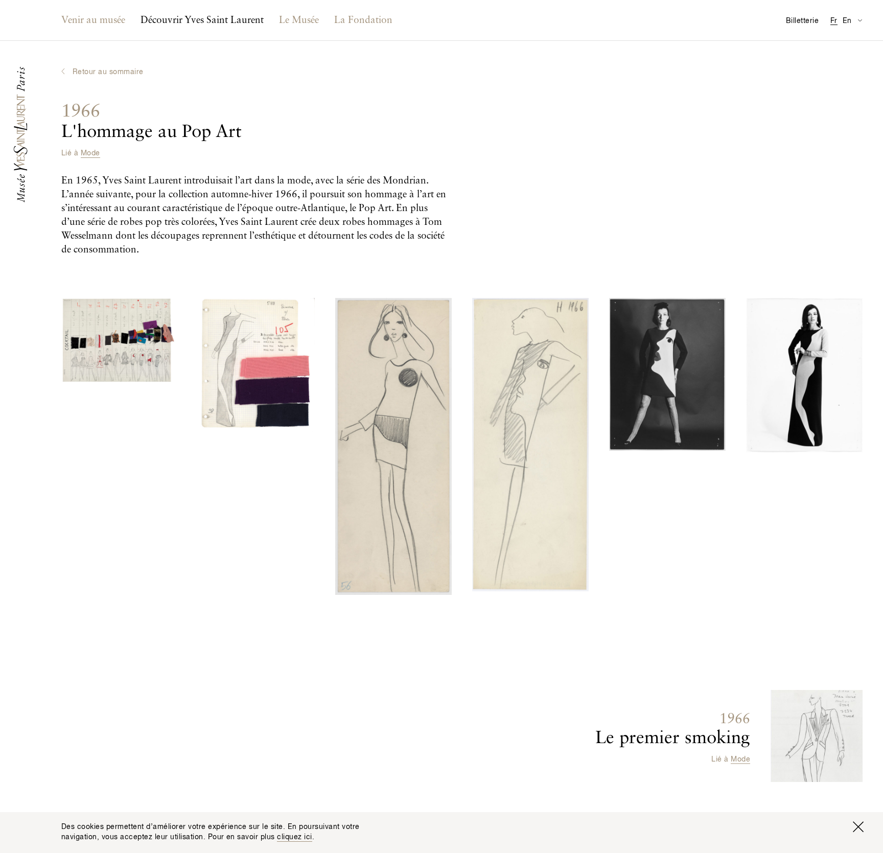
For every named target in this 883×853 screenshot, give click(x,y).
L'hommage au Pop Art (151, 122)
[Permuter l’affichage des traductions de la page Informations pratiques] (860, 20)
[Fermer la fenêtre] (858, 827)
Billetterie (802, 21)
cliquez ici (294, 837)
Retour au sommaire (108, 72)
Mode (90, 153)
